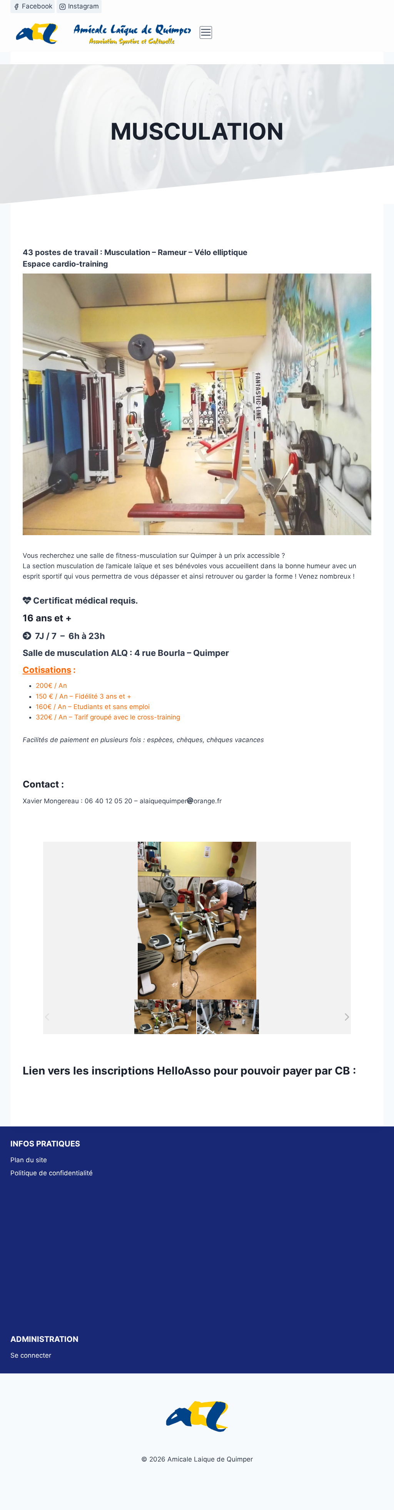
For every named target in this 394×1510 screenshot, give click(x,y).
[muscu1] (228, 1016)
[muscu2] (165, 1016)
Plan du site (28, 1160)
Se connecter (30, 1355)
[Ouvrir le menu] (206, 32)
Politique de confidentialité (51, 1173)
